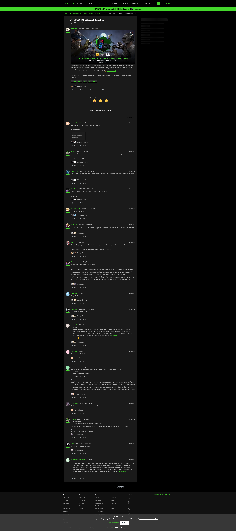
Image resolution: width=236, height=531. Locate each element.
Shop (64, 495)
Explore (81, 495)
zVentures (113, 506)
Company (113, 495)
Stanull (73, 443)
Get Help (97, 497)
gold (85, 81)
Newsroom (114, 503)
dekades (73, 28)
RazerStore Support (100, 503)
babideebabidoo (75, 208)
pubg (79, 81)
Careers (113, 500)
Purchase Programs (68, 506)
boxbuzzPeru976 (76, 123)
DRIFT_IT (73, 242)
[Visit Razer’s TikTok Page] (129, 511)
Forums (91, 3)
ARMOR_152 (74, 309)
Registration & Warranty (101, 500)
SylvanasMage (75, 403)
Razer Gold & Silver (100, 13)
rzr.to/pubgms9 (111, 71)
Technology (82, 497)
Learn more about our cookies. (149, 519)
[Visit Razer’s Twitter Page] (129, 506)
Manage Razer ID (99, 508)
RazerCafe (65, 500)
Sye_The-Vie (74, 189)
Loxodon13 (74, 325)
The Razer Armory (88, 13)
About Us (113, 497)
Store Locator (66, 503)
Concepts (81, 503)
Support (101, 3)
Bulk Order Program (67, 508)
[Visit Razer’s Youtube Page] (129, 509)
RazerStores (66, 497)
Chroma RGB (82, 500)
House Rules (113, 3)
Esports (81, 506)
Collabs (81, 508)
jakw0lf (73, 367)
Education (65, 511)
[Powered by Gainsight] (118, 487)
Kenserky (73, 151)
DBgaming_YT (75, 293)
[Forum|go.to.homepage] (73, 3)
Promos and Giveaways (130, 3)
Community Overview (75, 13)
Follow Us (130, 495)
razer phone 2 (92, 81)
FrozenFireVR (75, 171)
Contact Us (114, 508)
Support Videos (99, 511)
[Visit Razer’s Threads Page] (129, 503)
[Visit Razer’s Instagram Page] (129, 500)
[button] (168, 3)
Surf (72, 262)
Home (65, 13)
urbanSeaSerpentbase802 (78, 459)
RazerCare (97, 506)
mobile (74, 81)
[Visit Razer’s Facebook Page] (129, 498)
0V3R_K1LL (74, 224)
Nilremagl (74, 351)
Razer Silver (147, 3)
